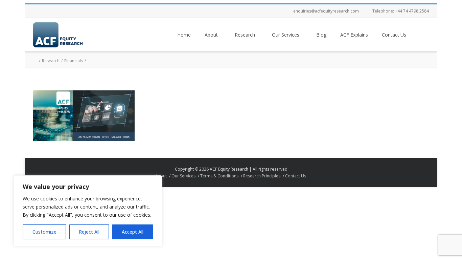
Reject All (89, 232)
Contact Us (394, 34)
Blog (321, 34)
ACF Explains (354, 34)
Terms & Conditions (219, 176)
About (211, 34)
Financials (73, 61)
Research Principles (261, 176)
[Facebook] (40, 11)
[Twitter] (53, 11)
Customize (44, 232)
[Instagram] (67, 11)
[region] (88, 210)
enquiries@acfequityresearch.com (326, 11)
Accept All (132, 232)
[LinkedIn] (80, 11)
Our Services (285, 34)
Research (245, 34)
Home (184, 34)
